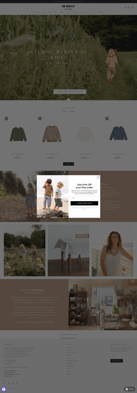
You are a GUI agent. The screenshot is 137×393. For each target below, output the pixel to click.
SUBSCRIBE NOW (84, 203)
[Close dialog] (98, 177)
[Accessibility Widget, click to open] (3, 389)
